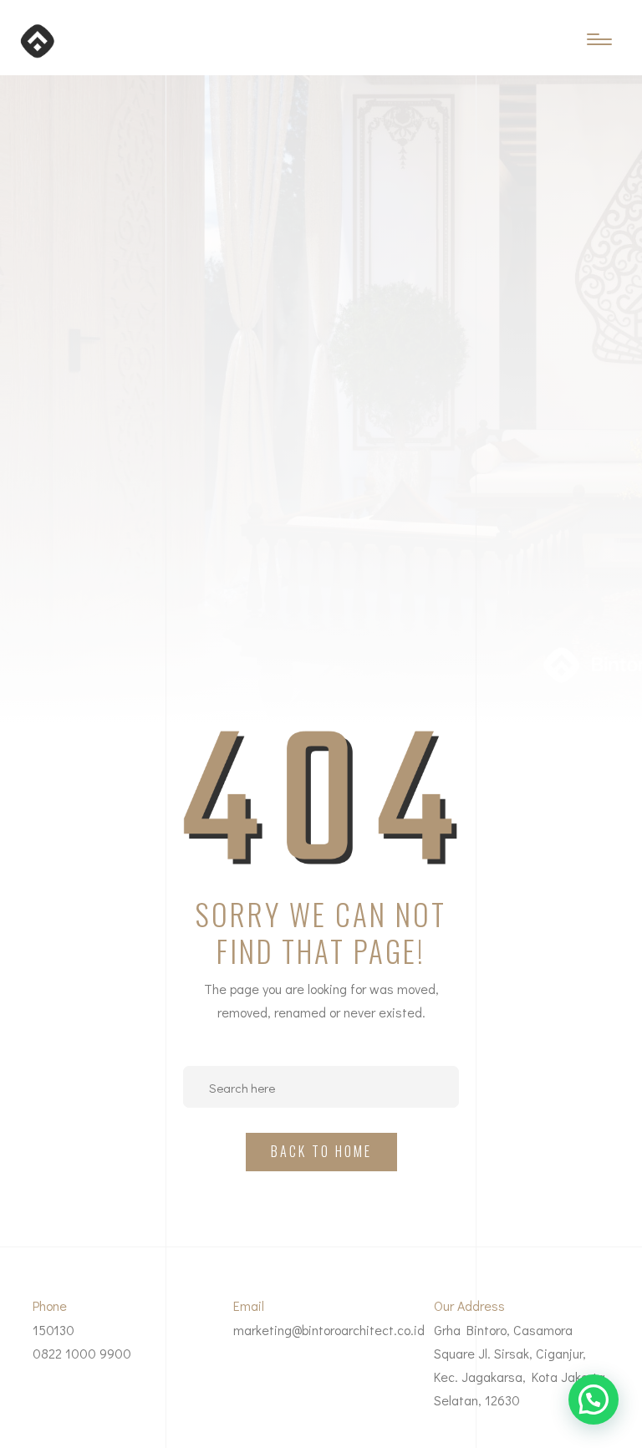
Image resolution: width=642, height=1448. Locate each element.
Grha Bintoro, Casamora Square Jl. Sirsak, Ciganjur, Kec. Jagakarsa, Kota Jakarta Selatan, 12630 (519, 1365)
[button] (593, 1399)
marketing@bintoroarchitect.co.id (329, 1329)
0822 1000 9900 (82, 1353)
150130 (53, 1329)
